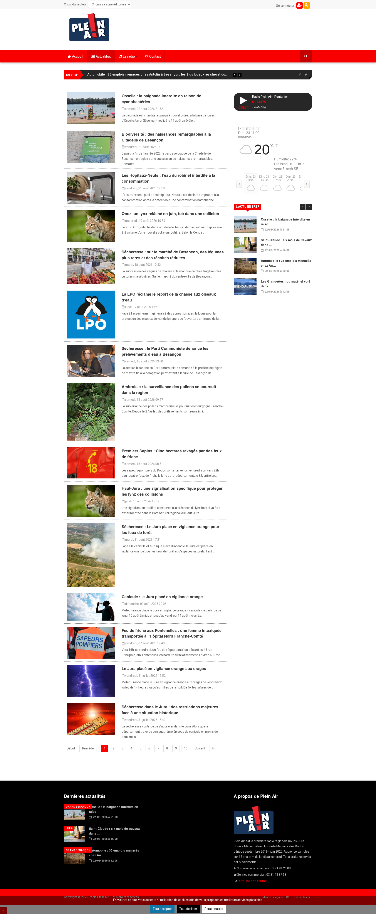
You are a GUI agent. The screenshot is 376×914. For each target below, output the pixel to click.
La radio (129, 56)
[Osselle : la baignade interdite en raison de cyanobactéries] (91, 108)
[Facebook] (299, 74)
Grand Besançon (78, 806)
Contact (155, 56)
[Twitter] (306, 74)
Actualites (103, 56)
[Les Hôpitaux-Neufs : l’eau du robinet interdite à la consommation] (91, 187)
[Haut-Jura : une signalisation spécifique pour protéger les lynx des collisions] (91, 500)
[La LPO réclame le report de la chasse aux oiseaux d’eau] (91, 314)
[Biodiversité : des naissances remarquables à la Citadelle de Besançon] (91, 146)
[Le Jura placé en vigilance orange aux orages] (91, 680)
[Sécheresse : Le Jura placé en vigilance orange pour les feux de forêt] (91, 554)
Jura (69, 828)
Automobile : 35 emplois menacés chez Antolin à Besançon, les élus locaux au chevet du (157, 74)
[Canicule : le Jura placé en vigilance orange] (91, 606)
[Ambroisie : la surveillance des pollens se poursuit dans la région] (91, 412)
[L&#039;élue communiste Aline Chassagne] (91, 360)
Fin (214, 748)
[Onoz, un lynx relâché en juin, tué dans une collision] (91, 225)
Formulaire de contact (252, 881)
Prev (303, 207)
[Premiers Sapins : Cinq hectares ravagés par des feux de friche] (91, 463)
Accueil (77, 56)
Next (309, 207)
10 (186, 748)
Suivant (200, 748)
